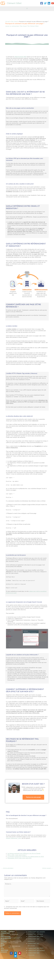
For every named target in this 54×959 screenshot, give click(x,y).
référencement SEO (20, 57)
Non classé (23, 26)
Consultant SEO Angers (36, 932)
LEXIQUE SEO (4, 942)
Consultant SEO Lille (35, 934)
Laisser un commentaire (12, 26)
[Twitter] (45, 3)
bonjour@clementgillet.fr (16, 937)
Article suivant (47, 868)
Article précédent (7, 868)
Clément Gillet (14, 3)
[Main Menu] (27, 8)
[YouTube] (52, 3)
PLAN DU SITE (2, 947)
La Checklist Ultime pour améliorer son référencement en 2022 (25, 856)
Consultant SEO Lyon (35, 936)
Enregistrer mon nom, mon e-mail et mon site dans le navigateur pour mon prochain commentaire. (26, 907)
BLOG (3, 940)
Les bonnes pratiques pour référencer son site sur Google (23, 853)
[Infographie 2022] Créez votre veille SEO (19, 858)
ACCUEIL (4, 932)
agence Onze (12, 947)
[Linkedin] (49, 3)
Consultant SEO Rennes (36, 950)
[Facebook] (41, 3)
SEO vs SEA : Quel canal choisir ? (17, 855)
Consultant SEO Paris (35, 948)
